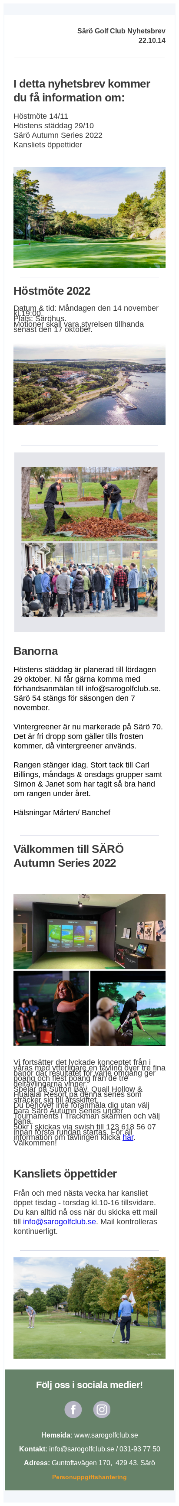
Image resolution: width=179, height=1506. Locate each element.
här (128, 1137)
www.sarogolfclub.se (106, 1435)
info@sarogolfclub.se (59, 1221)
